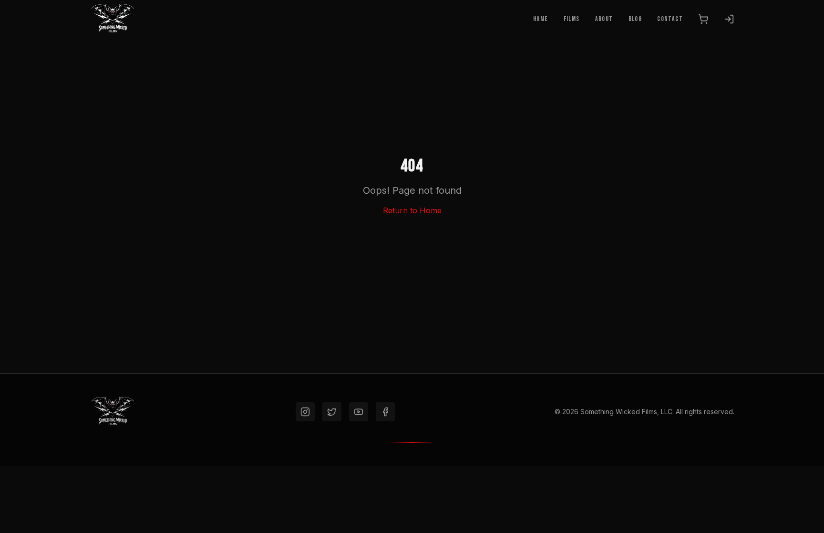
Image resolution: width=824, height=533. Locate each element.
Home (540, 19)
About (604, 19)
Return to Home (412, 210)
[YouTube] (358, 411)
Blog (635, 19)
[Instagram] (305, 411)
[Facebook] (385, 411)
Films (572, 19)
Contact (670, 19)
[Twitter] (331, 411)
